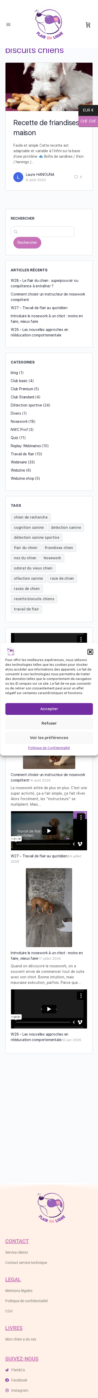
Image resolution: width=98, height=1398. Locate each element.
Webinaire (19, 462)
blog (14, 373)
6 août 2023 (36, 180)
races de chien (27, 589)
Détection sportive (26, 405)
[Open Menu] (8, 24)
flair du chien (25, 548)
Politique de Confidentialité (49, 748)
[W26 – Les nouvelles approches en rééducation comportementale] (49, 1008)
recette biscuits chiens (34, 599)
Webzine (18, 470)
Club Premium (22, 389)
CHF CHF (87, 121)
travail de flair (26, 609)
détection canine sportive (36, 537)
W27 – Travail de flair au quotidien (39, 308)
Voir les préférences (49, 737)
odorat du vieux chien (33, 568)
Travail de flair (22, 454)
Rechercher (22, 218)
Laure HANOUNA (40, 174)
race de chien (62, 578)
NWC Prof (19, 430)
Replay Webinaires (26, 446)
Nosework (19, 421)
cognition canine (29, 527)
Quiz (14, 438)
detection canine (66, 527)
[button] (90, 652)
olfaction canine (28, 578)
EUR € (88, 110)
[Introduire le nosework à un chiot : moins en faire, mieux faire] (49, 907)
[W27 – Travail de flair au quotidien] (49, 830)
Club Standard (22, 397)
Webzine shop (22, 478)
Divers (16, 413)
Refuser (49, 723)
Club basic (19, 381)
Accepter (49, 708)
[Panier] (88, 25)
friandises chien (59, 548)
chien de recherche (31, 517)
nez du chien (25, 558)
